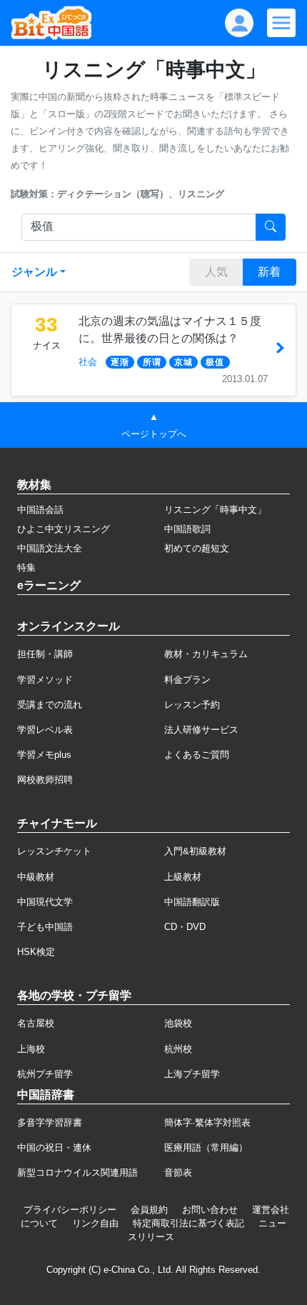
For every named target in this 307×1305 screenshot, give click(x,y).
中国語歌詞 (187, 529)
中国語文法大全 (49, 548)
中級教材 (35, 876)
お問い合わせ (210, 1209)
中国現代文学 (45, 901)
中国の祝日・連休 (54, 1147)
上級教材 (182, 876)
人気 (216, 272)
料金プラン (187, 679)
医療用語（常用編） (206, 1147)
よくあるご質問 (196, 754)
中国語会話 (40, 509)
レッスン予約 (192, 704)
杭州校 (178, 1049)
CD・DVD (185, 926)
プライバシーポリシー (70, 1209)
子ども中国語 (45, 926)
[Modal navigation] (281, 23)
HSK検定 (36, 951)
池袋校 (178, 1023)
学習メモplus (44, 754)
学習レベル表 (45, 729)
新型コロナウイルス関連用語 (77, 1172)
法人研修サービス (201, 729)
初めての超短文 (196, 548)
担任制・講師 (45, 654)
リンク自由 (95, 1223)
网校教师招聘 (45, 779)
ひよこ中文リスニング (63, 529)
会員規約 (149, 1209)
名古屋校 (35, 1023)
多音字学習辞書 (49, 1122)
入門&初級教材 (195, 851)
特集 (26, 567)
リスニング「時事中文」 (215, 509)
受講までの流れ (49, 704)
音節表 (178, 1172)
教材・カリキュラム (206, 654)
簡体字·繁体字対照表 (207, 1122)
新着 (269, 272)
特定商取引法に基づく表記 (188, 1223)
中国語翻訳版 (192, 901)
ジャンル (34, 272)
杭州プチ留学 (45, 1074)
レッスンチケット (54, 851)
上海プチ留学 (192, 1074)
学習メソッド (45, 679)
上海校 (31, 1049)
